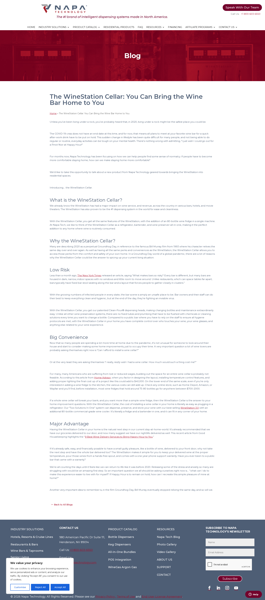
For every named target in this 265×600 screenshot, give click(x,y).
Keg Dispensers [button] (119, 544)
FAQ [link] (140, 27)
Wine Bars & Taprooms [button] (27, 550)
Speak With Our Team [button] (242, 7)
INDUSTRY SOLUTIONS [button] (27, 529)
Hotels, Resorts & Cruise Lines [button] (32, 537)
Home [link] (53, 113)
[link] (64, 12)
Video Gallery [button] (166, 552)
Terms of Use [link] (126, 596)
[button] (209, 588)
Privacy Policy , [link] (106, 596)
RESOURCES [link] (153, 27)
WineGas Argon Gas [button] (122, 567)
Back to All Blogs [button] (63, 504)
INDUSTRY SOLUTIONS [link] (52, 27)
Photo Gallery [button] (167, 544)
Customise (20, 587)
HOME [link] (31, 27)
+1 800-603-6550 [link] (250, 13)
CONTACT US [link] (226, 27)
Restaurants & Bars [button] (24, 544)
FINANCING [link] (175, 27)
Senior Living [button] (20, 557)
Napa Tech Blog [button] (168, 537)
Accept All (60, 587)
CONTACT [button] (164, 575)
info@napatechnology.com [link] (77, 562)
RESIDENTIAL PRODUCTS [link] (119, 27)
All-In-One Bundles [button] (122, 552)
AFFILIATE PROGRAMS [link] (198, 27)
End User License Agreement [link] (162, 596)
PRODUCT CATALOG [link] (85, 27)
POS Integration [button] (119, 559)
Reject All (40, 587)
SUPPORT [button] (164, 567)
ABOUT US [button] (164, 559)
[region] (40, 576)
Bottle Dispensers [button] (121, 537)
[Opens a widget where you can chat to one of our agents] (253, 594)
